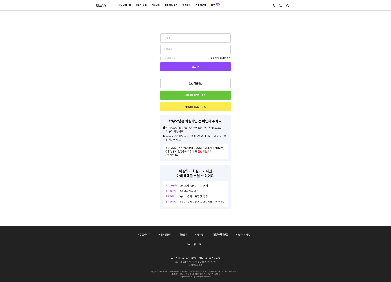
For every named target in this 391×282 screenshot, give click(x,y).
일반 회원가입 (195, 83)
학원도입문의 (164, 234)
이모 (213, 5)
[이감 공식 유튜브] (201, 245)
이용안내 (183, 234)
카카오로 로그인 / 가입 (195, 106)
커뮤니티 (156, 5)
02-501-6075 (189, 257)
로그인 (195, 66)
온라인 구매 (141, 5)
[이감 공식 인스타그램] (194, 245)
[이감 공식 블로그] (188, 245)
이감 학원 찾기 (171, 5)
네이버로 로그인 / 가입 (195, 95)
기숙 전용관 (201, 4)
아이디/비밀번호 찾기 (220, 58)
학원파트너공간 (243, 234)
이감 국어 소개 (124, 5)
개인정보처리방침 (220, 234)
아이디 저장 (170, 58)
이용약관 (199, 234)
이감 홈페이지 (143, 234)
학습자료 (186, 5)
